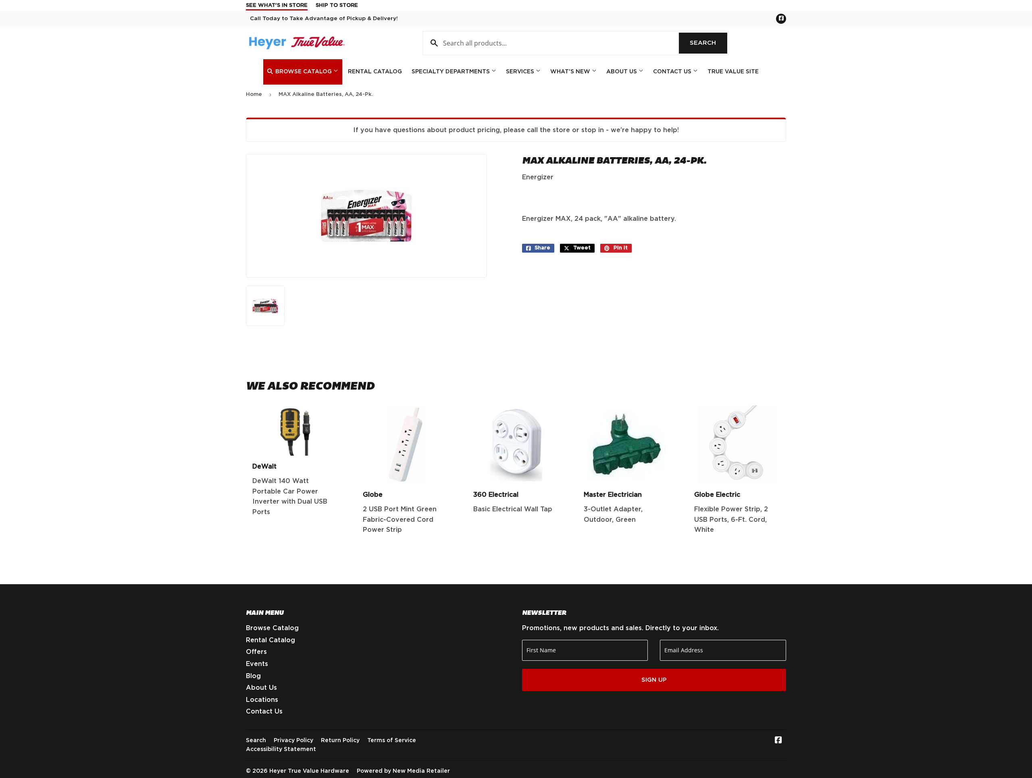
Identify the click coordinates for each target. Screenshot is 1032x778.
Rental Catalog (375, 72)
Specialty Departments (451, 72)
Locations (262, 700)
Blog (253, 676)
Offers (256, 652)
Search (708, 43)
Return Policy (340, 740)
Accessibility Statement (281, 749)
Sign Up (654, 680)
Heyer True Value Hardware (309, 771)
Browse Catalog (303, 72)
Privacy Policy (293, 740)
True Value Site (733, 72)
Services (521, 72)
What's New (571, 72)
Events (257, 664)
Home (254, 94)
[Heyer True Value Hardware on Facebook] (778, 741)
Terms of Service (391, 740)
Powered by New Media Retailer (403, 771)
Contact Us (673, 72)
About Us (622, 72)
